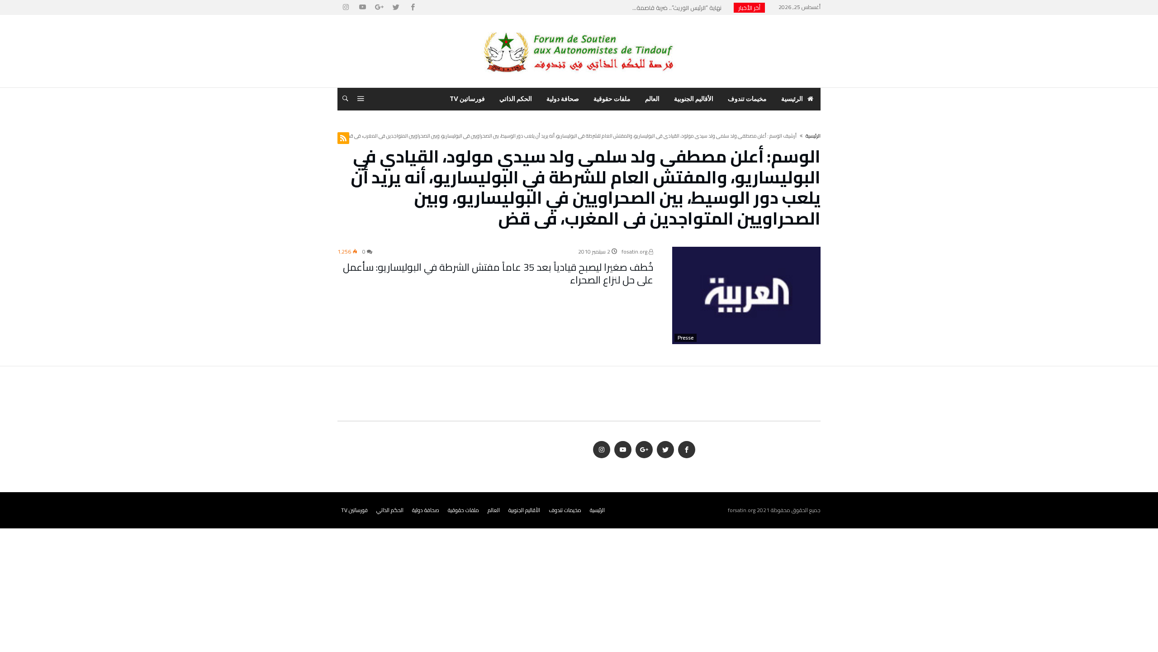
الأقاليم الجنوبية (524, 510)
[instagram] (345, 7)
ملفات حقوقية (463, 510)
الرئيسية (597, 510)
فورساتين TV (354, 510)
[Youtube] (362, 7)
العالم (494, 510)
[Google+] (379, 7)
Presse (685, 338)
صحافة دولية (425, 510)
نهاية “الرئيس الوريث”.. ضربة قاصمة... (679, 7)
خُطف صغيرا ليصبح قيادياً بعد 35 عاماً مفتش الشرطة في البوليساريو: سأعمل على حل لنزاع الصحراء (498, 273)
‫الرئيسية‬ (813, 135)
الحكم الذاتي (389, 510)
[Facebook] (412, 7)
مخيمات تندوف (565, 510)
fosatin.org (635, 251)
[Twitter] (396, 7)
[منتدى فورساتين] (579, 28)
